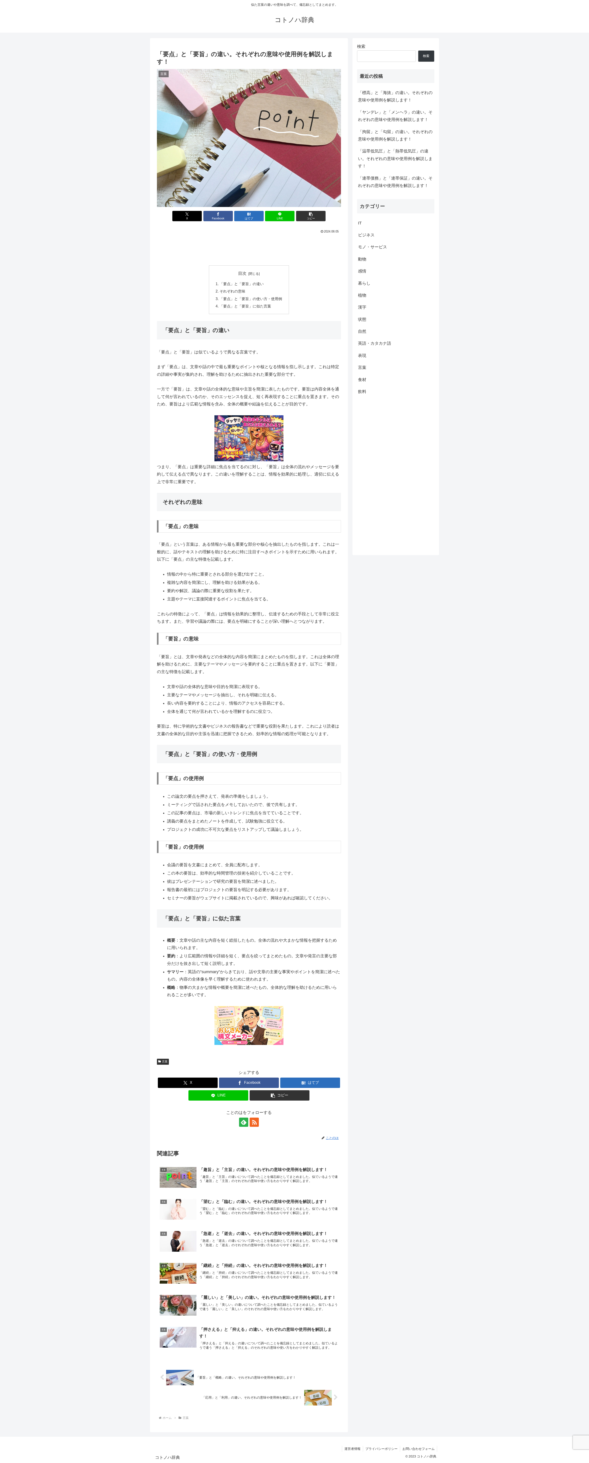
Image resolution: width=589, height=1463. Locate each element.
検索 (361, 46)
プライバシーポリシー (381, 1449)
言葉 (164, 1061)
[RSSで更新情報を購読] (254, 1122)
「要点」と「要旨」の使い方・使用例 (250, 299)
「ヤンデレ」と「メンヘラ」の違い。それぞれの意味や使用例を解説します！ (395, 116)
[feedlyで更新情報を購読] (243, 1122)
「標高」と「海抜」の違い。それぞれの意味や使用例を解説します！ (395, 96)
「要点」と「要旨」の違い (241, 284)
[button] (311, 216)
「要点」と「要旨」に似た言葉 (245, 306)
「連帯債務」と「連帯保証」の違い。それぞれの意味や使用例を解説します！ (395, 182)
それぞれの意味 (232, 291)
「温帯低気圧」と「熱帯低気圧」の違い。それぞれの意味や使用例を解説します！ (395, 158)
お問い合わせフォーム (418, 1449)
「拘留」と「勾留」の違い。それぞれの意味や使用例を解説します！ (395, 135)
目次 (242, 273)
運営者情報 (352, 1449)
